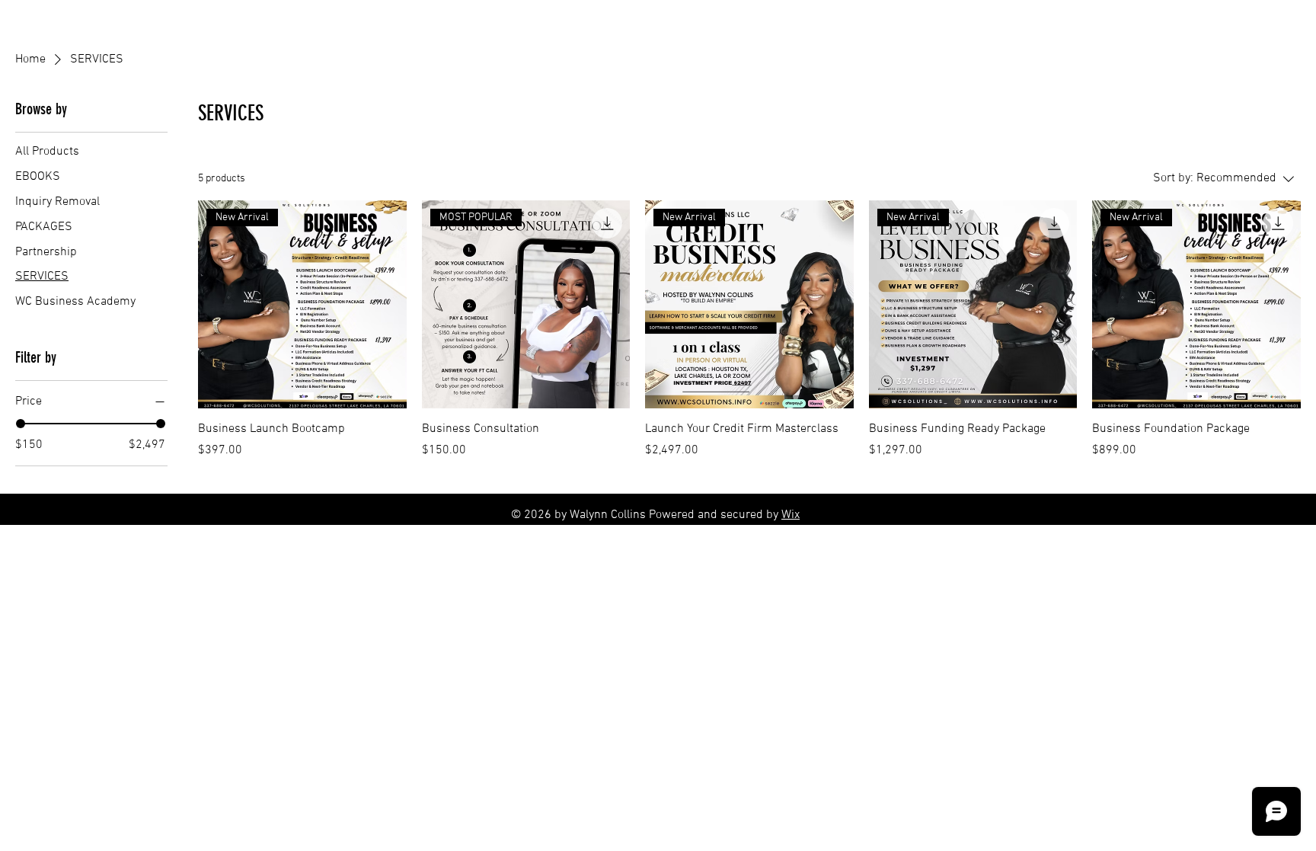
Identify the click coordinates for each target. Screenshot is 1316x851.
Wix (790, 515)
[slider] (20, 423)
